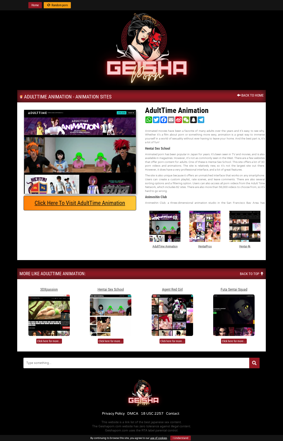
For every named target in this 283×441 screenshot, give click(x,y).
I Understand (180, 438)
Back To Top (250, 274)
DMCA (132, 413)
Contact (172, 413)
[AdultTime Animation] (80, 152)
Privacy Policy (113, 413)
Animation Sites (93, 97)
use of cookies (158, 438)
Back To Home (252, 95)
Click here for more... (49, 341)
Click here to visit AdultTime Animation (80, 203)
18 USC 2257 (152, 413)
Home (35, 5)
